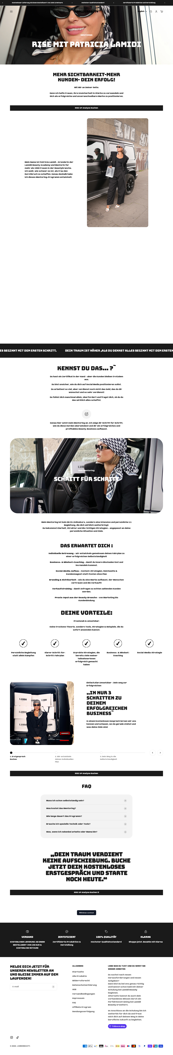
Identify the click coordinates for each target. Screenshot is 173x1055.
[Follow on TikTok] (17, 1037)
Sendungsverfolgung (83, 1012)
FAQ (74, 1003)
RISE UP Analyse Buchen (86, 108)
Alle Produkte (79, 976)
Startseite (78, 972)
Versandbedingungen (83, 994)
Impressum (78, 998)
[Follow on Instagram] (11, 1037)
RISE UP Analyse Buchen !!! (86, 892)
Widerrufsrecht (81, 981)
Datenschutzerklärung (84, 985)
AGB (74, 990)
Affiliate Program (81, 1007)
